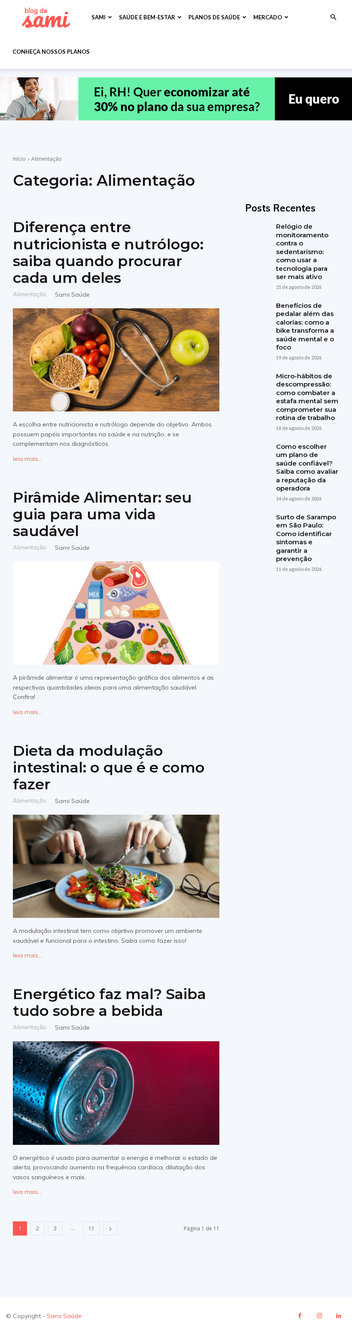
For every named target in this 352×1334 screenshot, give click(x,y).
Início (19, 159)
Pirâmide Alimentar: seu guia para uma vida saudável (102, 514)
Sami (98, 17)
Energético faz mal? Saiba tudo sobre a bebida (109, 1002)
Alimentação (29, 294)
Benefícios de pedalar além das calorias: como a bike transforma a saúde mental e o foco (305, 326)
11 (91, 1228)
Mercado (267, 17)
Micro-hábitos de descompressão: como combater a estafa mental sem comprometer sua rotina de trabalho (307, 397)
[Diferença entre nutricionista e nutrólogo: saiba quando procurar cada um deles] (116, 360)
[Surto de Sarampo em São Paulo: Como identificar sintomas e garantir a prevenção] (257, 525)
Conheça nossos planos (51, 51)
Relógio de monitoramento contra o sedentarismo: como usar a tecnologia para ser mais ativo (302, 251)
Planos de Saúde (214, 17)
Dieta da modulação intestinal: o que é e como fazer (109, 767)
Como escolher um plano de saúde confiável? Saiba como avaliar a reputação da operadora (307, 467)
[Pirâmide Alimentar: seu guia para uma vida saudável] (116, 613)
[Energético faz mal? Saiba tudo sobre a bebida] (116, 1093)
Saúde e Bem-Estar (147, 17)
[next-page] (110, 1228)
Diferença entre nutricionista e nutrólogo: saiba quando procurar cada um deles (108, 252)
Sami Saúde (72, 294)
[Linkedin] (338, 1315)
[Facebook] (299, 1315)
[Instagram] (319, 1315)
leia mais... (27, 459)
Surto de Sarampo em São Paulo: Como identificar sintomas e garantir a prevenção (306, 538)
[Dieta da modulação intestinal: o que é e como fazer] (116, 866)
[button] (333, 17)
